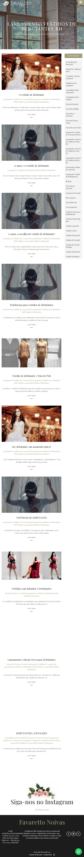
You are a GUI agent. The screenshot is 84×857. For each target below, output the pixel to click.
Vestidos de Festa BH (27, 743)
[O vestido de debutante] (31, 72)
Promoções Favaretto (73, 193)
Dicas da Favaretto (72, 104)
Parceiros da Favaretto (70, 187)
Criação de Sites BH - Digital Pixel (40, 855)
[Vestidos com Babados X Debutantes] (31, 566)
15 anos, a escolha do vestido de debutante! (31, 234)
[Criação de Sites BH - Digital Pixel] (54, 854)
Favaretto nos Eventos (73, 128)
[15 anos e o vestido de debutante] (31, 142)
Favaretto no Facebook (70, 115)
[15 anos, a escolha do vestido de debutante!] (31, 211)
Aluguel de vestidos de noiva (73, 70)
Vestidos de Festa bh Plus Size (72, 246)
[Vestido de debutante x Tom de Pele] (31, 352)
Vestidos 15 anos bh (24, 102)
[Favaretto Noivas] (21, 3)
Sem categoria (71, 198)
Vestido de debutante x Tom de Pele (31, 375)
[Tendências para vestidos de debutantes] (31, 282)
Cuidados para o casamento (71, 84)
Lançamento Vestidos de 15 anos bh (17, 99)
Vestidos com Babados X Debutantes (31, 588)
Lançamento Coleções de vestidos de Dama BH (73, 141)
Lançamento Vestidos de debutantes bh (22, 170)
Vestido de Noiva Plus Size (73, 220)
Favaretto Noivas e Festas (15, 593)
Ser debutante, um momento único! (31, 446)
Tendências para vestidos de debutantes (31, 305)
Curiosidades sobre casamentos (72, 91)
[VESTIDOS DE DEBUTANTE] (31, 495)
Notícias (68, 181)
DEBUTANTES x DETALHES (31, 733)
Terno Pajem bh (71, 207)
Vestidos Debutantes (41, 102)
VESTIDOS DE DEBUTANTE (31, 517)
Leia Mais (31, 114)
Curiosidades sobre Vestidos (15, 738)
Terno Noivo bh (71, 203)
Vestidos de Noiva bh (73, 252)
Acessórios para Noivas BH (71, 63)
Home (17, 34)
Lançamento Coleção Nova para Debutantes (31, 659)
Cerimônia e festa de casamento (73, 77)
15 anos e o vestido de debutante (31, 165)
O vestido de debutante (31, 94)
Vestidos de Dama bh (73, 235)
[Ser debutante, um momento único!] (31, 424)
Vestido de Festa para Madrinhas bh (73, 213)
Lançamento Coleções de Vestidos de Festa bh (73, 151)
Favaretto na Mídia (72, 109)
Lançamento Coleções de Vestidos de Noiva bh (73, 160)
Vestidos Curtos (71, 231)
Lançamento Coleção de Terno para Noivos (73, 133)
